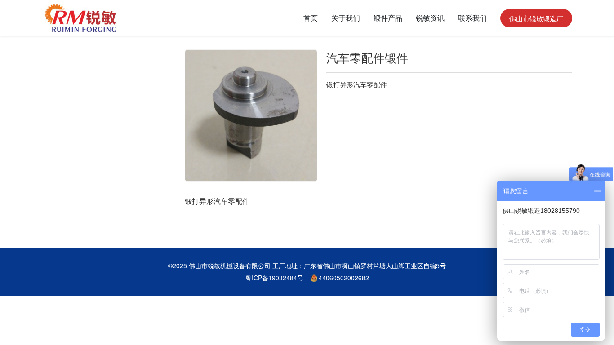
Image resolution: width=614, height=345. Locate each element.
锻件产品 (388, 18)
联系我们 (472, 18)
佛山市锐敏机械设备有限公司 (230, 265)
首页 (310, 18)
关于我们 (345, 18)
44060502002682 (344, 277)
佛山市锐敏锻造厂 (536, 18)
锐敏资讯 (430, 18)
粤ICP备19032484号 (274, 277)
